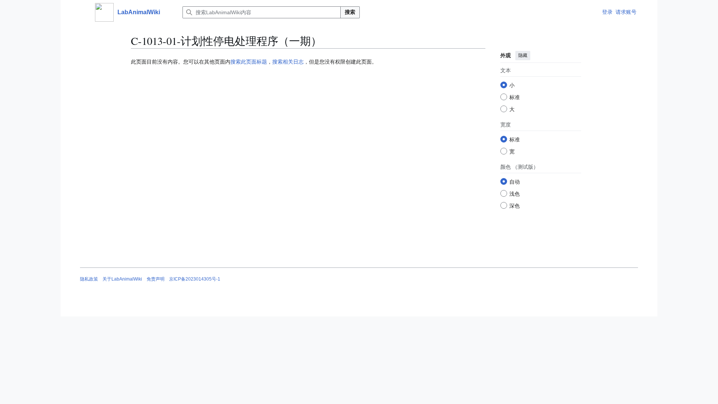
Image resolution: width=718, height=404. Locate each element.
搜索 (350, 12)
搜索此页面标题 (248, 62)
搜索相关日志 (288, 62)
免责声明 (156, 279)
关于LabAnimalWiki (122, 279)
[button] (84, 12)
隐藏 (522, 55)
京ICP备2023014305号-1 (194, 279)
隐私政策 (89, 279)
